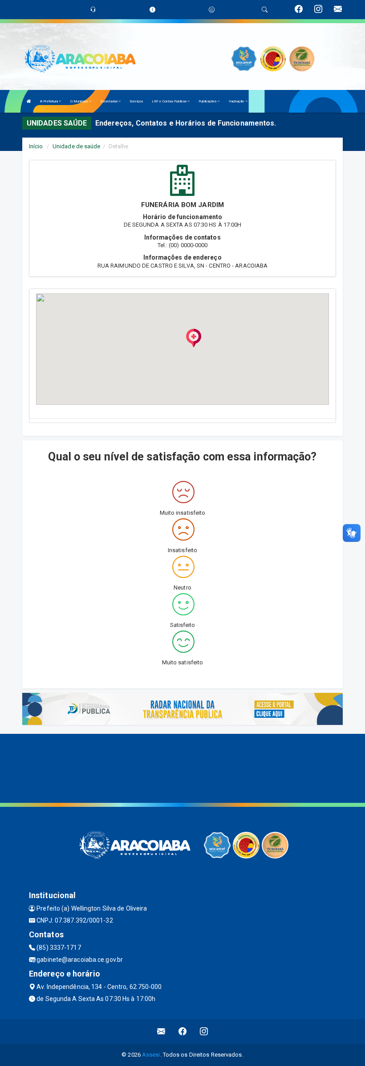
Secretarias (109, 101)
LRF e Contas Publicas (169, 101)
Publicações (208, 101)
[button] (193, 338)
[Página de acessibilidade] (212, 9)
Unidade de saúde (77, 146)
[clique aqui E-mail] (161, 1031)
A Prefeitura (49, 101)
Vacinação (237, 101)
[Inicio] (29, 101)
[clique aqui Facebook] (183, 1031)
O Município (79, 101)
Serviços (136, 101)
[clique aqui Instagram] (204, 1031)
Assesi (151, 1054)
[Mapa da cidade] (182, 767)
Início (36, 146)
